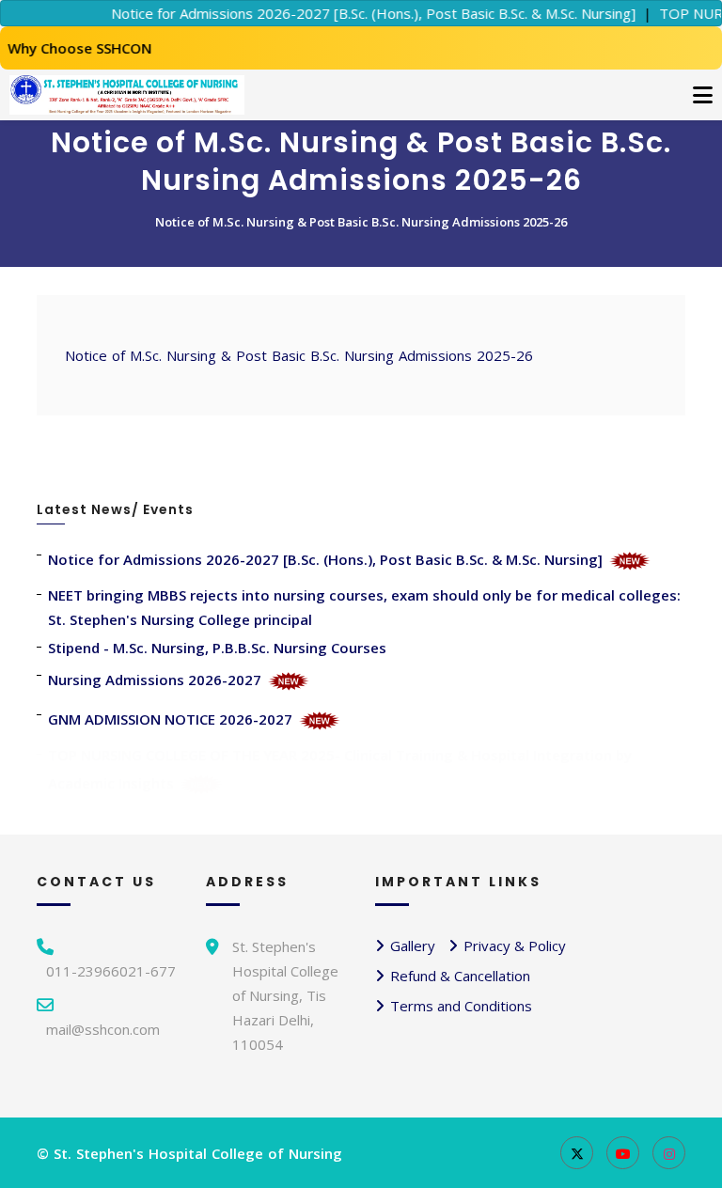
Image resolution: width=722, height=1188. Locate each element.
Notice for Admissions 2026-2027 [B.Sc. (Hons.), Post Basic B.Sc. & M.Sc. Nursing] (358, 13)
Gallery (412, 945)
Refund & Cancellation (460, 975)
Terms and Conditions (461, 1005)
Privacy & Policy (514, 945)
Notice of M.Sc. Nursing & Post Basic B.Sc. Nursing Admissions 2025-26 (361, 221)
